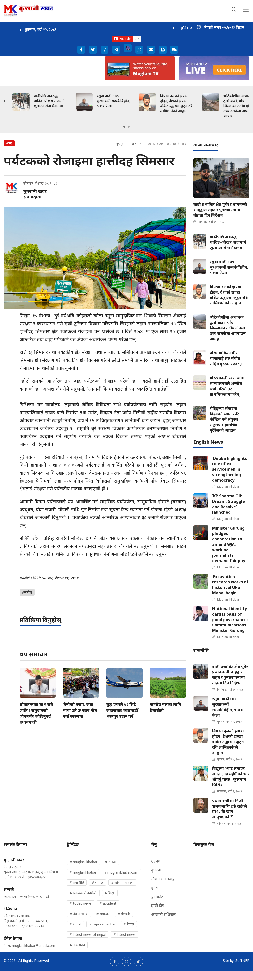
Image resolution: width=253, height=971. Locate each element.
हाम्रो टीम (157, 905)
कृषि (154, 887)
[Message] (116, 50)
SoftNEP (242, 960)
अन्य (134, 143)
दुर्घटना (156, 870)
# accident (108, 903)
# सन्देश (110, 861)
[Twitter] (93, 50)
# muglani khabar (83, 861)
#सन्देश (27, 592)
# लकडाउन (77, 945)
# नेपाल (129, 924)
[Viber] (128, 48)
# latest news (125, 934)
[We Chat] (174, 50)
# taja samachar (102, 924)
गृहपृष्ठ (119, 143)
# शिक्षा (110, 893)
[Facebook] (81, 50)
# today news (81, 903)
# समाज (97, 882)
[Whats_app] (139, 50)
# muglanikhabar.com (121, 872)
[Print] (163, 50)
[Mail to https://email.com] (151, 50)
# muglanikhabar (83, 872)
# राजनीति (77, 882)
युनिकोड (157, 896)
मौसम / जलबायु (163, 878)
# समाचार (103, 913)
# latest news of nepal (88, 934)
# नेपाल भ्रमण (79, 913)
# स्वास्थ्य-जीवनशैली (83, 893)
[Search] (234, 9)
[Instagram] (104, 50)
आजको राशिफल (163, 914)
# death (124, 913)
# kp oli (75, 924)
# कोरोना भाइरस (122, 882)
